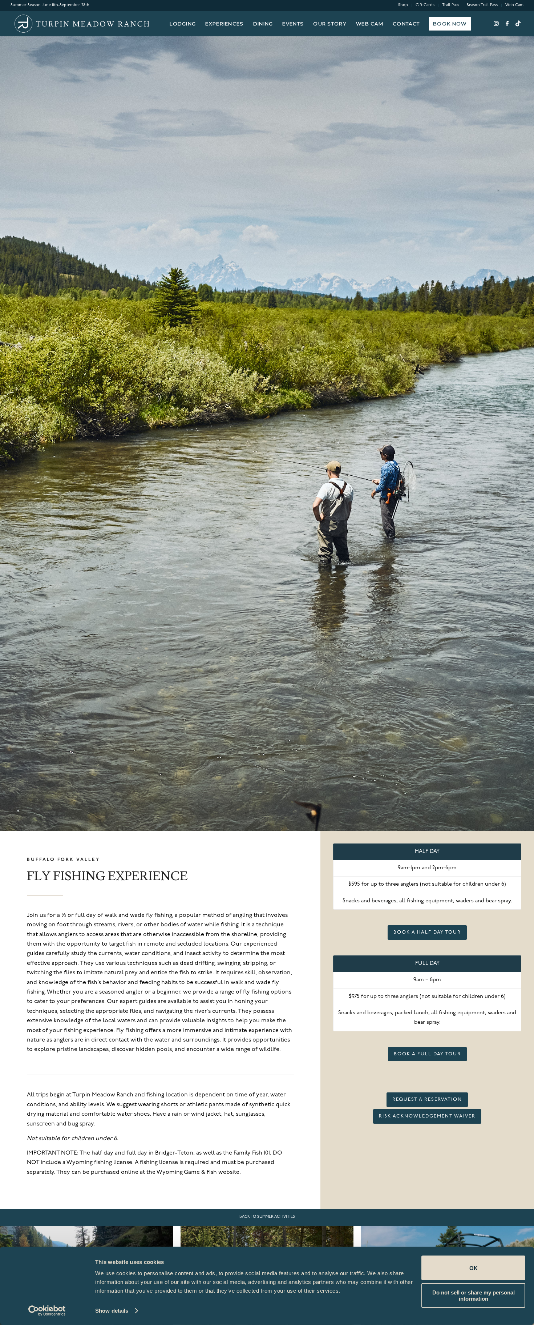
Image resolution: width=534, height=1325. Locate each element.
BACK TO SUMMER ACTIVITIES (267, 1217)
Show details (111, 1311)
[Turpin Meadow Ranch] (81, 23)
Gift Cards (425, 5)
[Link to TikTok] (518, 23)
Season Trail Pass (482, 5)
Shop (403, 5)
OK (473, 1268)
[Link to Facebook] (507, 23)
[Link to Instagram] (496, 23)
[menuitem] (403, 5)
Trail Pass (450, 5)
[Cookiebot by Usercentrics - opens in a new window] (47, 1310)
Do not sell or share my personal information (473, 1295)
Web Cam (514, 5)
